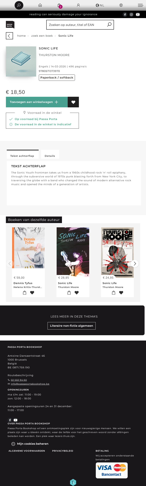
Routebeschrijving (20, 375)
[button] (99, 5)
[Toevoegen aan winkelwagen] (24, 293)
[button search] (109, 25)
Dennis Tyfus (23, 283)
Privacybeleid (62, 451)
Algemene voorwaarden (27, 451)
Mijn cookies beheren (32, 443)
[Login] (78, 5)
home (21, 35)
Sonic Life (65, 283)
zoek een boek (42, 35)
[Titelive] (73, 482)
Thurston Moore (54, 55)
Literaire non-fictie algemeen (71, 325)
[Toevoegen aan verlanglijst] (73, 102)
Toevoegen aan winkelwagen (31, 102)
